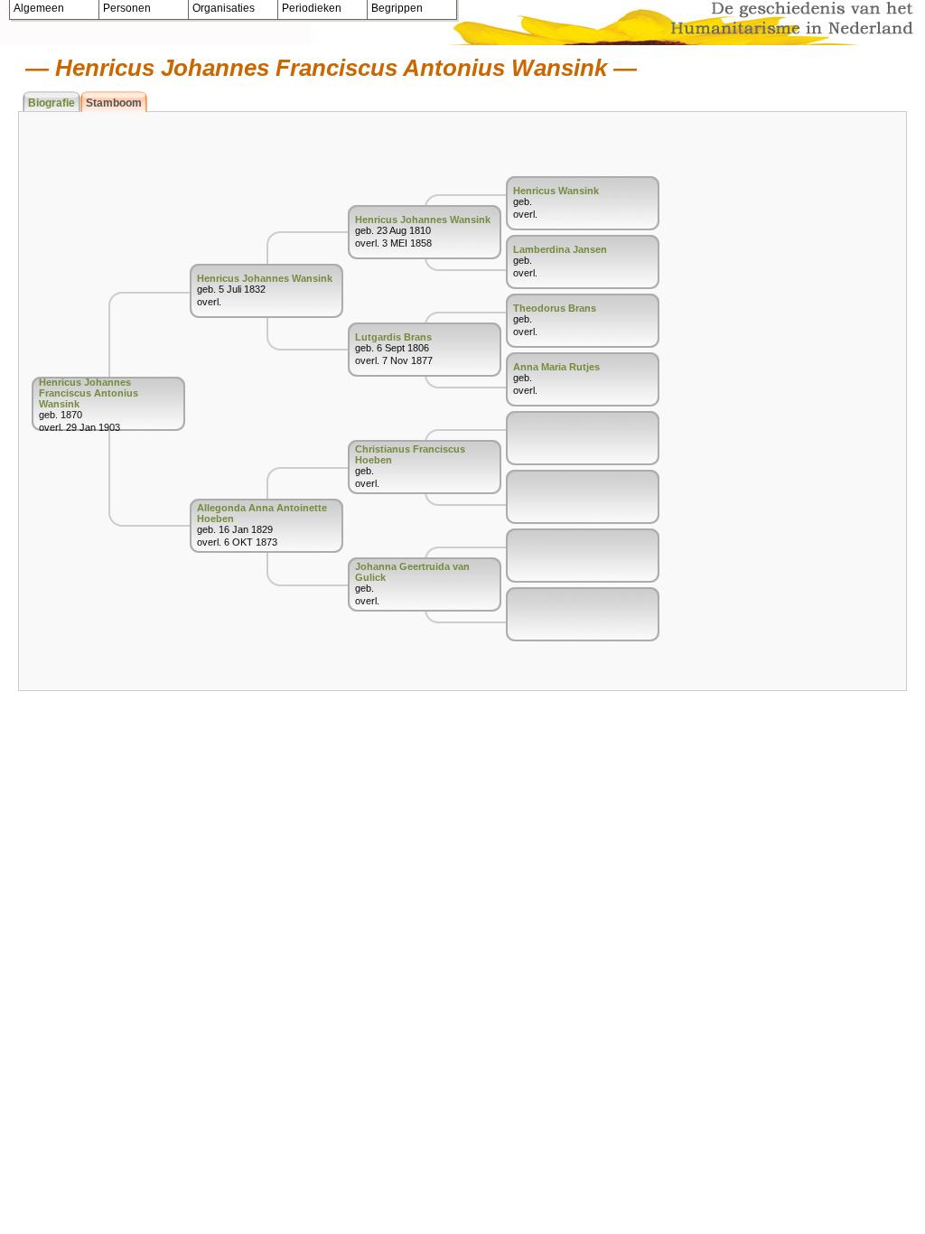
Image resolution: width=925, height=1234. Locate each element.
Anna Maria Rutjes (556, 366)
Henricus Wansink (556, 190)
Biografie (51, 103)
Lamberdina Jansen (560, 249)
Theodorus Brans (554, 308)
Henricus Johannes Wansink (264, 278)
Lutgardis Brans (393, 337)
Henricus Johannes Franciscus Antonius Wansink (88, 393)
